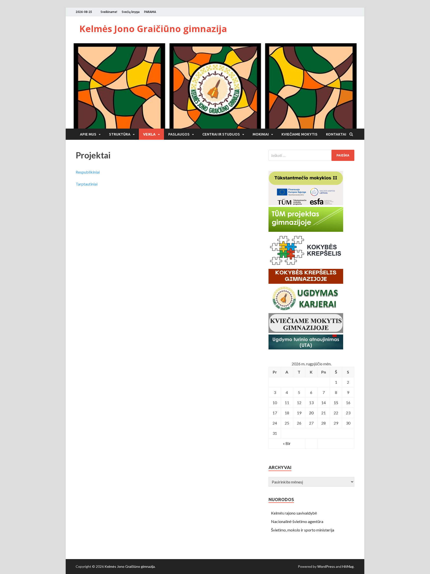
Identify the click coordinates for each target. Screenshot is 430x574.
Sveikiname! (109, 11)
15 (336, 402)
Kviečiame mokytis (299, 134)
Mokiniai (261, 134)
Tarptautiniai (87, 184)
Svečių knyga (131, 11)
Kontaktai (336, 134)
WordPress (326, 566)
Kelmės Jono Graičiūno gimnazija (153, 29)
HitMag (348, 566)
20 (311, 412)
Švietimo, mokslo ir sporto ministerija (302, 529)
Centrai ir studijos (221, 134)
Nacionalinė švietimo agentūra (297, 521)
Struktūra (119, 134)
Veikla (149, 134)
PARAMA (150, 11)
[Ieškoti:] (311, 155)
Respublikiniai (88, 172)
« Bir (287, 443)
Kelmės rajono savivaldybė (294, 513)
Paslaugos (179, 134)
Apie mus (88, 134)
